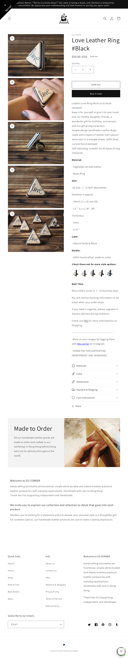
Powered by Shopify (70, 651)
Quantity (76, 63)
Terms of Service (54, 598)
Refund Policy (53, 606)
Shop (10, 577)
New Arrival (13, 584)
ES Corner (59, 651)
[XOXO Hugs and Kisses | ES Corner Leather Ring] (109, 277)
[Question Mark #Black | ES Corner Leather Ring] (92, 277)
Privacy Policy (52, 591)
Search (11, 563)
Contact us (51, 570)
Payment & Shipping (56, 584)
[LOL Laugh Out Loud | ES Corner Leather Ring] (84, 277)
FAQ (86, 320)
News (10, 598)
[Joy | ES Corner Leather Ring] (101, 277)
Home (11, 570)
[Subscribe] (60, 624)
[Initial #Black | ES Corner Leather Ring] (75, 277)
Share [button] (78, 406)
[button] (9, 18)
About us (50, 563)
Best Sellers (14, 591)
